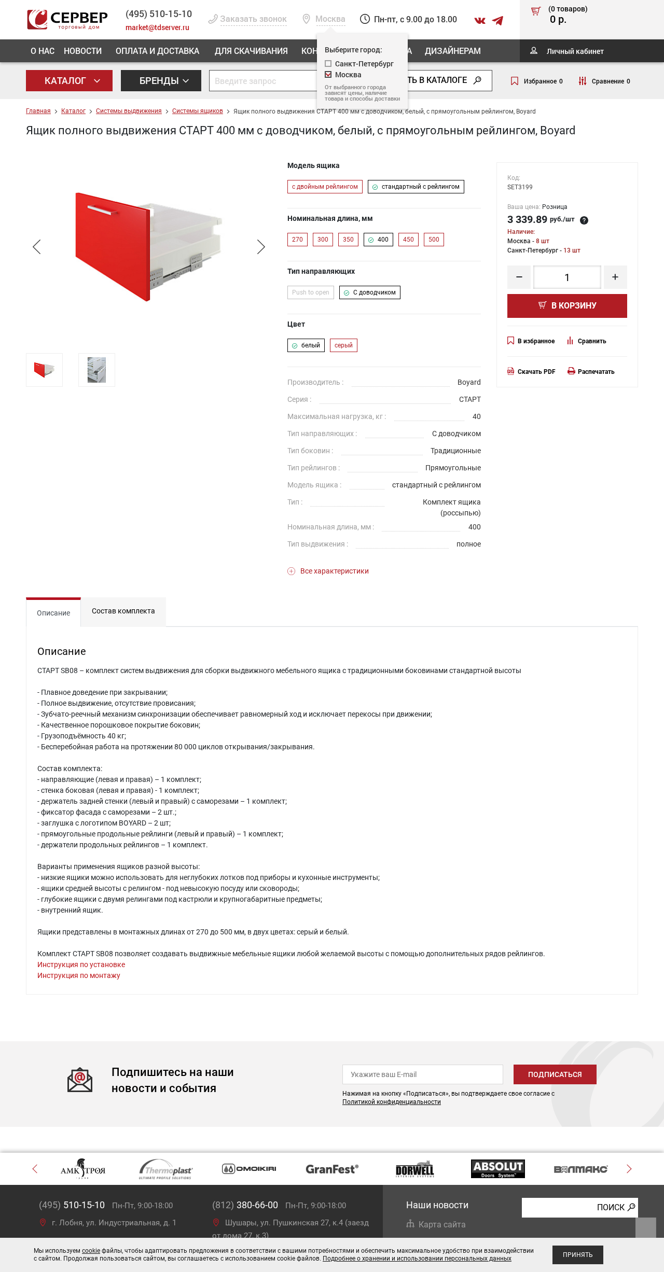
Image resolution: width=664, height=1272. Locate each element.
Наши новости (437, 1204)
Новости (83, 50)
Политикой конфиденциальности (391, 1102)
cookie (91, 1250)
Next (261, 247)
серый (344, 345)
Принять (578, 1255)
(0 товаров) (568, 15)
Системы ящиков (197, 111)
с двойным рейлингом (325, 186)
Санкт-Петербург (364, 63)
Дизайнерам (453, 50)
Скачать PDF (537, 371)
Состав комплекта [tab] (123, 611)
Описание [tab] (53, 613)
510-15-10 (159, 13)
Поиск (611, 1207)
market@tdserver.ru (157, 27)
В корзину (573, 306)
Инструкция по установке (81, 964)
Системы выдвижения (129, 111)
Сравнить (592, 341)
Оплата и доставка (157, 50)
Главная (38, 111)
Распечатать (596, 371)
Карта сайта (442, 1224)
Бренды (160, 80)
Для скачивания (251, 50)
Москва (348, 74)
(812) (245, 1204)
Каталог (66, 80)
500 (433, 239)
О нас (42, 50)
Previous (36, 247)
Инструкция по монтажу (78, 975)
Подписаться (555, 1074)
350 (348, 239)
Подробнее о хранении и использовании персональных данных (417, 1258)
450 (408, 239)
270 (297, 239)
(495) (72, 1204)
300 (322, 239)
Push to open (310, 292)
